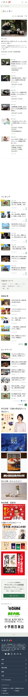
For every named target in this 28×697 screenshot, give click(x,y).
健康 (2, 672)
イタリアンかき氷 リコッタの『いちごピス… (18, 310)
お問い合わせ (5, 693)
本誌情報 (14, 147)
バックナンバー (19, 145)
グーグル (14, 129)
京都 (3, 288)
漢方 (8, 288)
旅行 (2, 663)
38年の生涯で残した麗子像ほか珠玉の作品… (18, 301)
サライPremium (6, 680)
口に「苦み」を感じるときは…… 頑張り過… (18, 319)
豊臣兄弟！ (5, 284)
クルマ (11, 284)
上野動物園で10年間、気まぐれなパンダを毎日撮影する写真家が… (19, 108)
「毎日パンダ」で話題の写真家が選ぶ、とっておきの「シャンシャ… (19, 94)
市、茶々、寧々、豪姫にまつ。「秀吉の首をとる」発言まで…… (18, 236)
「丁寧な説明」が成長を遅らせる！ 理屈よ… (18, 328)
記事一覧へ (21, 344)
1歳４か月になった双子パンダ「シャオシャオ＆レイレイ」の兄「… (14, 42)
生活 (2, 676)
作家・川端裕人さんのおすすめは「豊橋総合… (18, 336)
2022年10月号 (17, 51)
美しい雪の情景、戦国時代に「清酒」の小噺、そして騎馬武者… (18, 215)
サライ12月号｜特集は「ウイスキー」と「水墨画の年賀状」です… (19, 141)
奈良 (13, 145)
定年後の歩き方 (11, 286)
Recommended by (17, 400)
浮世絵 (19, 147)
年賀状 (20, 149)
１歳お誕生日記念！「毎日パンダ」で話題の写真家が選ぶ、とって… (19, 80)
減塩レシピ (17, 284)
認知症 (4, 286)
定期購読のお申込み (19, 688)
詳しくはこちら (14, 596)
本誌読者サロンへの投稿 (8, 688)
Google (20, 127)
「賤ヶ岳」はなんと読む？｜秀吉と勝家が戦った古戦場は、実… (18, 248)
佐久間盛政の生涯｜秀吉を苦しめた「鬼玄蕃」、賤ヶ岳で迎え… (18, 203)
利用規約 (17, 690)
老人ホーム (19, 286)
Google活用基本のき (16, 131)
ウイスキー (14, 149)
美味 (2, 659)
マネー (24, 284)
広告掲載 (4, 690)
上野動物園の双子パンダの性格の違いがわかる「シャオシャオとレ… (19, 63)
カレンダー (4, 51)
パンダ (10, 51)
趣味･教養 (3, 39)
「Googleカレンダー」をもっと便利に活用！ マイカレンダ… (19, 123)
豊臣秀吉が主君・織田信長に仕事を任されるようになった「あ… (18, 268)
